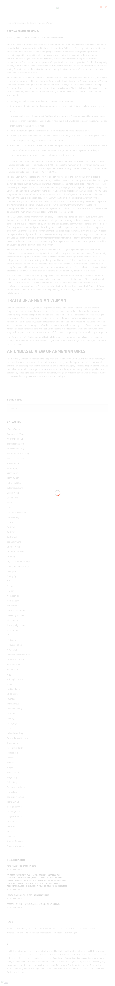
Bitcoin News (13, 492)
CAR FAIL (11, 527)
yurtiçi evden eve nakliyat (88, 961)
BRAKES (10, 522)
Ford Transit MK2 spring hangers (21, 866)
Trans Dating (13, 801)
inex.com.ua (12, 630)
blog (9, 507)
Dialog (10, 586)
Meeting (10, 718)
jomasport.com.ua (15, 659)
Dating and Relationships (18, 566)
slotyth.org (12, 777)
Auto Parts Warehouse (45, 928)
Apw (10, 928)
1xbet (86, 965)
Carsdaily (83, 928)
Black (9, 502)
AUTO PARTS (13, 478)
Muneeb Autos (55, 37)
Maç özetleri (24, 968)
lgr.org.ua (11, 698)
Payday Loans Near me (17, 738)
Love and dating (14, 708)
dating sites (12, 571)
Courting (11, 556)
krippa (9, 684)
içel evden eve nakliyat (34, 965)
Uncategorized (21, 23)
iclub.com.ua (12, 620)
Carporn (70, 928)
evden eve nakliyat (22, 961)
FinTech (10, 591)
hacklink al (32, 951)
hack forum (73, 951)
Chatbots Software (15, 551)
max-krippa (12, 713)
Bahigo (80, 965)
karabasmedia (13, 664)
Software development (17, 787)
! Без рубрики (13, 429)
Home (10, 23)
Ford (21, 932)
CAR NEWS (12, 537)
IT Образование (14, 645)
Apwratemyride (23, 928)
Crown (94, 928)
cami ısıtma (78, 958)
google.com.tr (20, 972)
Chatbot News (13, 546)
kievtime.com (13, 669)
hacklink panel (21, 951)
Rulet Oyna (94, 968)
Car (61, 928)
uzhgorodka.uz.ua (15, 816)
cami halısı (99, 951)
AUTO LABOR (13, 473)
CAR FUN (11, 532)
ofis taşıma (71, 961)
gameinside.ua (13, 605)
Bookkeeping (13, 517)
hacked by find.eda (15, 615)
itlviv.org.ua (12, 649)
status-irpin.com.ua (15, 797)
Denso (11, 932)
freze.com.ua (13, 595)
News (9, 728)
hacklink (10, 951)
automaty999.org (15, 488)
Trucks (59, 932)
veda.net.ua (12, 821)
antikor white (13, 463)
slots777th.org (13, 772)
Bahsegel (35, 968)
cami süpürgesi (52, 958)
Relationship (12, 752)
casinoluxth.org (14, 542)
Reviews (10, 757)
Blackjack (77, 968)
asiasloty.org (13, 468)
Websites (11, 826)
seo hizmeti (50, 965)
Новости (11, 836)
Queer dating (13, 743)
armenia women (46, 369)
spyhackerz (12, 792)
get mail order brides (16, 610)
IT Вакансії (12, 640)
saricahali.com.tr (74, 954)
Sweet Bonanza (65, 968)
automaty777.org (15, 483)
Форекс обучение (15, 846)
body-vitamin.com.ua (16, 512)
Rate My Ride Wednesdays (39, 932)
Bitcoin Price (12, 497)
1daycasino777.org (15, 434)
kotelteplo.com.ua (15, 679)
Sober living (12, 782)
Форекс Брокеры (15, 841)
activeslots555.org (15, 443)
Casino (64, 965)
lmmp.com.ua (13, 703)
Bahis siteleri (13, 968)
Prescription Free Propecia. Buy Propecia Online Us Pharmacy (33, 904)
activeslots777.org (15, 448)
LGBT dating (12, 694)
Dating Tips (12, 576)
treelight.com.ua (14, 806)
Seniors (10, 762)
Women (10, 831)
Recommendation (15, 748)
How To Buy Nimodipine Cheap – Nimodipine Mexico (28, 895)
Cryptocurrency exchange (18, 561)
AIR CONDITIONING (16, 458)
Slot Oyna (72, 965)
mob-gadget (12, 723)
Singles (10, 767)
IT (8, 635)
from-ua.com (13, 600)
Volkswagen (71, 932)
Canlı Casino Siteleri (49, 968)
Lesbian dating (13, 689)
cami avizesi (27, 958)
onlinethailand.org (15, 733)
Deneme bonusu (97, 965)
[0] (104, 9)
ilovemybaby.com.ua (16, 625)
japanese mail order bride (18, 654)
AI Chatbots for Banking (18, 453)
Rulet (58, 965)
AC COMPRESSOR (15, 439)
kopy (9, 674)
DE (8, 581)
